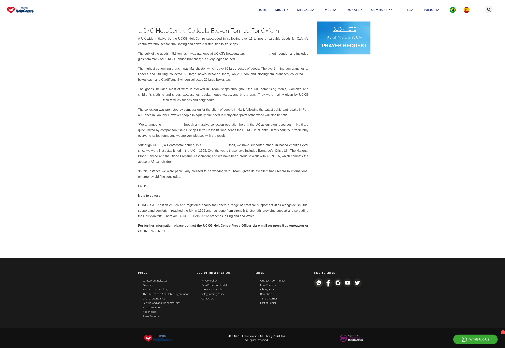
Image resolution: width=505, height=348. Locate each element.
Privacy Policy (209, 280)
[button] (488, 9)
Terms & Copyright (212, 289)
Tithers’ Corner (268, 298)
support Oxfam (172, 124)
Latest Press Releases (155, 280)
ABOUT (280, 9)
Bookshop (266, 294)
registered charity (215, 145)
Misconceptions (152, 307)
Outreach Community (272, 280)
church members (149, 100)
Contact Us (207, 298)
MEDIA (330, 9)
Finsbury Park (259, 53)
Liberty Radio (267, 289)
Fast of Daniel (268, 303)
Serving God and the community (161, 303)
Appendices (149, 311)
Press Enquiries (152, 316)
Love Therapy (268, 285)
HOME (262, 9)
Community (381, 9)
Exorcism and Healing (155, 289)
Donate (353, 9)
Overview (148, 285)
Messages (305, 9)
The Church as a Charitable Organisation (166, 294)
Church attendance (154, 298)
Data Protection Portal (214, 285)
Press (407, 9)
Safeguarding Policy (212, 294)
